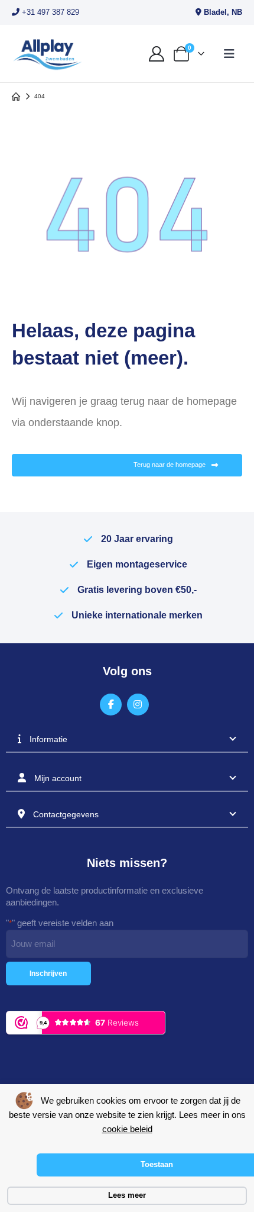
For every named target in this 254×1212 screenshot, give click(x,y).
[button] (229, 54)
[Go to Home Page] (16, 96)
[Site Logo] (47, 54)
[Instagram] (138, 704)
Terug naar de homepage (170, 464)
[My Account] (156, 54)
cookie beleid (127, 1129)
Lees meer (127, 1195)
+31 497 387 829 (49, 12)
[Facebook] (111, 704)
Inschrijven (48, 973)
